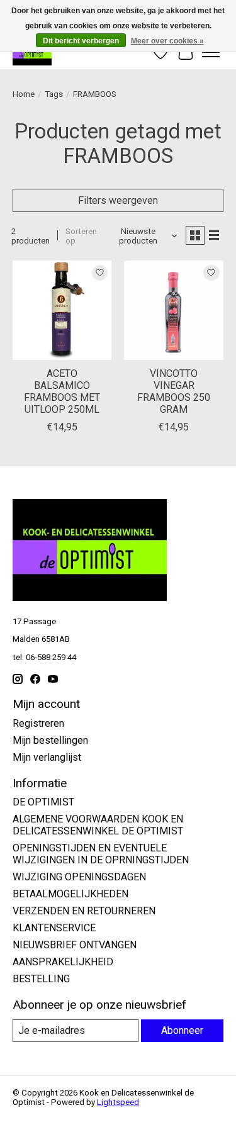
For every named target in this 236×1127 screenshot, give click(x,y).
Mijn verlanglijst (47, 757)
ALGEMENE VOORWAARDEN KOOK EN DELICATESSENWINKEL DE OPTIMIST (98, 825)
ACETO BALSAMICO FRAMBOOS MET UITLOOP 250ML (62, 391)
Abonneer (182, 1030)
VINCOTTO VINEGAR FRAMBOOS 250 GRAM (173, 391)
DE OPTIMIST (43, 802)
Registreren (38, 723)
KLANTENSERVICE (54, 928)
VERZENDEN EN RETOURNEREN (84, 911)
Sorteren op (81, 236)
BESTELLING (41, 979)
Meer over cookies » (167, 40)
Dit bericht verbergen (81, 40)
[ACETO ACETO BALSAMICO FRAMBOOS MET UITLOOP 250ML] (62, 310)
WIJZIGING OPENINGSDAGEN (79, 877)
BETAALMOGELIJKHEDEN (70, 894)
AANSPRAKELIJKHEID (63, 962)
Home (24, 94)
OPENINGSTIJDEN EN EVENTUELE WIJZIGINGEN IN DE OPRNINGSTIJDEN (101, 854)
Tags (54, 94)
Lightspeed (118, 1102)
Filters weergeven (118, 200)
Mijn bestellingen (50, 740)
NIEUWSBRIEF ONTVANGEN (75, 945)
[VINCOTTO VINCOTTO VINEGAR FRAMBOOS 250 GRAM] (173, 310)
